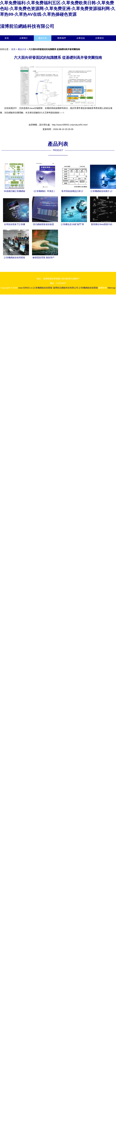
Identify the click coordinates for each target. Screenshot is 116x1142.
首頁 (7, 38)
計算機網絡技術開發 (42, 288)
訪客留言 (99, 38)
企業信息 (80, 38)
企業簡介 (23, 38)
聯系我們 (61, 38)
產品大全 (42, 38)
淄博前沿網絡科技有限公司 (27, 26)
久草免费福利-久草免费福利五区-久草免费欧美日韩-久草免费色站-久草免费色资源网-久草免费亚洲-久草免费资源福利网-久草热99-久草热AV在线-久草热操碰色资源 (57, 8)
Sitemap (111, 288)
